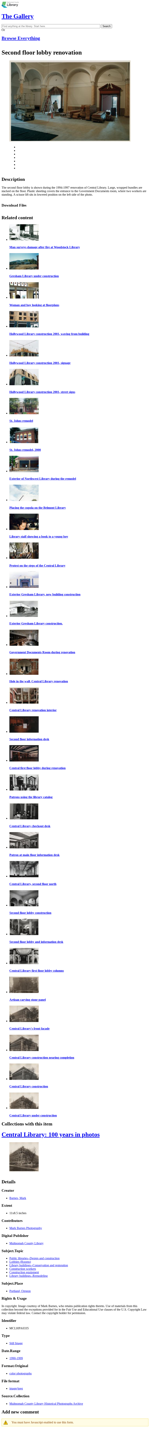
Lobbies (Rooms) (20, 1261)
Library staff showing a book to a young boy (38, 536)
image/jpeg (16, 1388)
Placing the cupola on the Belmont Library (37, 507)
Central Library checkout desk (29, 826)
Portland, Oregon (20, 1291)
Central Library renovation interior (33, 710)
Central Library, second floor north (32, 884)
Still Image (16, 1343)
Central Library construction (28, 1086)
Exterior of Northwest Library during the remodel (42, 478)
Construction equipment (24, 1272)
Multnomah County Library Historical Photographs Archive (46, 1403)
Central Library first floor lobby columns (36, 970)
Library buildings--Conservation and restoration (38, 1265)
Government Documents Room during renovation (42, 652)
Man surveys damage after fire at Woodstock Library (44, 247)
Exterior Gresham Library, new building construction (44, 594)
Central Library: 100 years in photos (51, 1134)
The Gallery (18, 16)
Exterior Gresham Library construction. (36, 623)
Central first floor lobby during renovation (37, 768)
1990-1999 (16, 1358)
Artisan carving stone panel (27, 999)
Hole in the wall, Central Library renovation (38, 681)
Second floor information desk (29, 739)
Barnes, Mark (17, 1198)
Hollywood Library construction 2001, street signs (42, 392)
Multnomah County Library (26, 1243)
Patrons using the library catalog (31, 797)
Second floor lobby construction (30, 912)
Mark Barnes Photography (25, 1228)
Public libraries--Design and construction (34, 1258)
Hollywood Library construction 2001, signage (40, 363)
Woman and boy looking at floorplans (34, 305)
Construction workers (22, 1268)
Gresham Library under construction (34, 276)
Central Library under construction (33, 1115)
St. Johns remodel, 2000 (25, 449)
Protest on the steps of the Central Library (37, 565)
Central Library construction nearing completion (41, 1057)
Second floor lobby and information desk (36, 941)
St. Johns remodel (21, 420)
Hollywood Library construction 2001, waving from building (49, 334)
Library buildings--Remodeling (28, 1275)
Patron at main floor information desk (34, 855)
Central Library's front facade (29, 1028)
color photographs (20, 1373)
